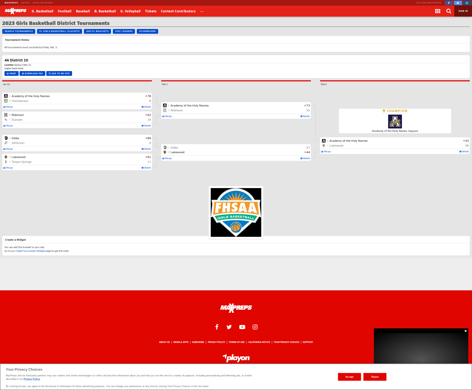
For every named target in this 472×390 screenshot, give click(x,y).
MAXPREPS (11, 2)
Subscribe (198, 342)
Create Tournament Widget (30, 250)
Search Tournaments (19, 31)
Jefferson (18, 143)
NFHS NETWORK (43, 2)
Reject (375, 376)
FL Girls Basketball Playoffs (59, 31)
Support (308, 342)
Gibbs (15, 138)
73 (308, 105)
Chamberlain (20, 101)
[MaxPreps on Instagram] (467, 3)
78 (149, 96)
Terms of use (237, 342)
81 (149, 157)
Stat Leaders (124, 31)
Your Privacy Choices (286, 342)
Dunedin (17, 119)
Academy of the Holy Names (31, 96)
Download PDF (33, 73)
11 (149, 162)
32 (308, 110)
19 (149, 119)
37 (308, 147)
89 (149, 138)
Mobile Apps (180, 342)
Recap (9, 106)
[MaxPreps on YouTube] (242, 326)
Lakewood (18, 157)
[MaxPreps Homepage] (236, 308)
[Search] (448, 11)
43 (467, 140)
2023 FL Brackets (97, 31)
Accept (349, 376)
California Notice (259, 342)
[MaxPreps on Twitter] (458, 3)
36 (467, 145)
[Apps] (437, 11)
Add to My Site (60, 73)
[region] (236, 377)
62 (149, 115)
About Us (164, 342)
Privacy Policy (216, 342)
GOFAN (25, 2)
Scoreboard (147, 31)
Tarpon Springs (22, 162)
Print (12, 73)
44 (308, 152)
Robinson (18, 115)
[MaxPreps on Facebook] (449, 3)
